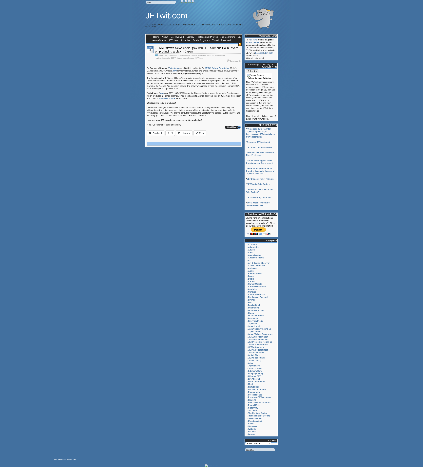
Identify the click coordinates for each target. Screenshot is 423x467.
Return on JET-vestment (216, 55)
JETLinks (173, 40)
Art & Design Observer (259, 263)
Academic (253, 244)
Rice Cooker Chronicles (259, 402)
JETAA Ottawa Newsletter (217, 68)
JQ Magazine (254, 366)
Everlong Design (71, 459)
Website (252, 429)
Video (250, 424)
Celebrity (252, 289)
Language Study (255, 374)
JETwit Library (255, 360)
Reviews (252, 400)
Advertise (185, 40)
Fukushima (174, 68)
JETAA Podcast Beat (258, 350)
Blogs (251, 276)
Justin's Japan (255, 368)
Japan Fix (252, 324)
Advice (251, 250)
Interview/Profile (184, 55)
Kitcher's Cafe (255, 371)
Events (251, 300)
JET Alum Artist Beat (258, 337)
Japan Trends (254, 331)
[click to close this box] (246, 36)
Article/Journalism (257, 266)
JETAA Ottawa (176, 58)
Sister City (253, 408)
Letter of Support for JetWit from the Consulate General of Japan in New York (260, 171)
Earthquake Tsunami (258, 297)
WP (55, 459)
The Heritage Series (257, 413)
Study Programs (201, 40)
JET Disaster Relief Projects (260, 179)
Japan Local (254, 326)
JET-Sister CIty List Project (259, 197)
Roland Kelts (254, 405)
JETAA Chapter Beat (258, 344)
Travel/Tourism (255, 418)
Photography (254, 392)
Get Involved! (177, 37)
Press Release (255, 395)
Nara (162, 93)
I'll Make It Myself (256, 316)
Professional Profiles (207, 37)
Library (190, 37)
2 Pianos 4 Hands (167, 98)
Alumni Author (255, 255)
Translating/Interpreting (259, 416)
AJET (250, 252)
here (175, 71)
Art (249, 260)
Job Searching (227, 37)
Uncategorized (255, 421)
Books (251, 279)
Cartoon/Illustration (257, 287)
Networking (253, 387)
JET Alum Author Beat (258, 339)
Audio (251, 271)
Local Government (257, 381)
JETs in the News (256, 352)
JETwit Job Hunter (256, 358)
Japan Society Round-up (259, 329)
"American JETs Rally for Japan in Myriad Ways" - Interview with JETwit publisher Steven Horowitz (260, 133)
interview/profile (164, 58)
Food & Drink (254, 305)
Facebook (259, 53)
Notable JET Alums (199, 55)
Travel (215, 40)
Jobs (250, 363)
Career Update (255, 284)
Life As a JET (254, 376)
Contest (252, 292)
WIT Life (252, 432)
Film (250, 302)
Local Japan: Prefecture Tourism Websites (258, 204)
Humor (251, 313)
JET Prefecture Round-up (260, 342)
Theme (60, 459)
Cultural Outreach (170, 55)
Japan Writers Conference (260, 334)
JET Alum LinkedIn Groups (259, 147)
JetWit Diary (254, 355)
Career (160, 55)
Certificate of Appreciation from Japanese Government (259, 161)
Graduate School (256, 310)
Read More (233, 127)
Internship (253, 318)
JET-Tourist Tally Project (258, 184)
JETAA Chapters (256, 347)
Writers (251, 434)
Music (185, 58)
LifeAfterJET (254, 379)
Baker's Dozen (255, 273)
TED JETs (252, 410)
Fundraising (253, 308)
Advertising (253, 247)
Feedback (226, 40)
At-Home (252, 268)
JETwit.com (166, 15)
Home (156, 37)
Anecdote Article (256, 258)
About (165, 37)
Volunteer (252, 426)
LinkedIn (269, 53)
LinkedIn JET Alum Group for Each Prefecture (260, 153)
